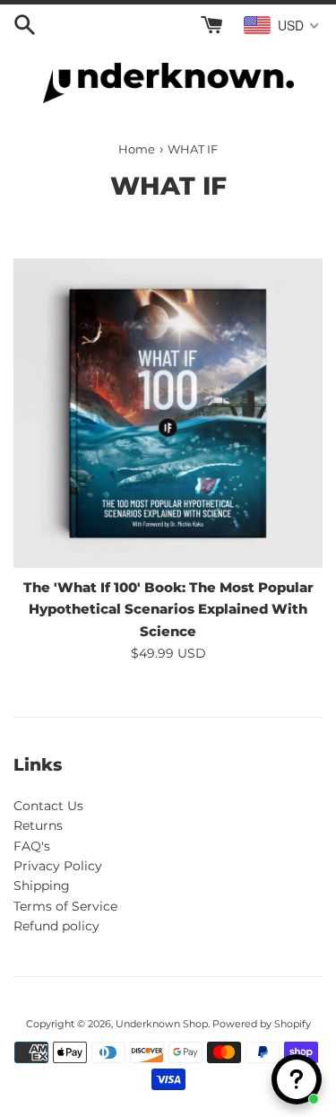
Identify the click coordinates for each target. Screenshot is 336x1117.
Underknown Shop (162, 1023)
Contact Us (48, 806)
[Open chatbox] (296, 1079)
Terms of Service (65, 906)
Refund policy (56, 926)
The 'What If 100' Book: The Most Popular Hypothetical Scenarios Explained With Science (168, 609)
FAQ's (31, 846)
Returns (38, 825)
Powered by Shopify (261, 1023)
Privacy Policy (57, 866)
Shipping (41, 885)
